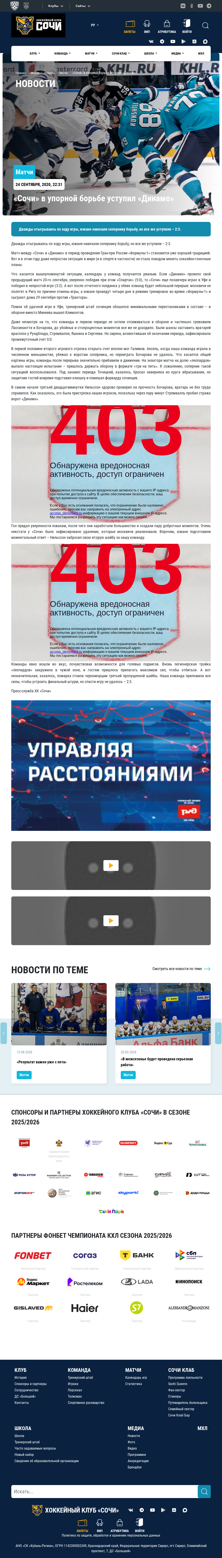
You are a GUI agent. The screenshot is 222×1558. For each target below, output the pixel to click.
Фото (131, 1442)
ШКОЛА (23, 1428)
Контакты (22, 1403)
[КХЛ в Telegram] (209, 6)
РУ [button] (93, 25)
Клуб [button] (34, 53)
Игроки (73, 1384)
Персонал (75, 1390)
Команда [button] (61, 53)
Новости (134, 1436)
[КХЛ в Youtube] (200, 6)
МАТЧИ (133, 1370)
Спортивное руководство (86, 1403)
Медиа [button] (176, 53)
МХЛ (201, 53)
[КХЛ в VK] (183, 6)
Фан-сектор (176, 1390)
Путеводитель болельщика (187, 1403)
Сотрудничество (26, 1390)
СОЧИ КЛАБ (181, 1370)
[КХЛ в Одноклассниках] (191, 6)
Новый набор (24, 1455)
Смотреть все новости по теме (177, 968)
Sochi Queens (177, 1384)
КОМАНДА (79, 1370)
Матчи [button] (90, 53)
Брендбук (135, 1467)
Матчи (24, 1075)
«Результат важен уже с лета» (42, 1062)
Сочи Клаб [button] (119, 53)
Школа (19, 1436)
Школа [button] (149, 53)
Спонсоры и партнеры (31, 1384)
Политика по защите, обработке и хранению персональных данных (111, 1535)
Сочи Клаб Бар (179, 1415)
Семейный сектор (181, 1409)
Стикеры (174, 1396)
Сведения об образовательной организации (47, 1461)
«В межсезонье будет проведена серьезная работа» (157, 1062)
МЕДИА (136, 1428)
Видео (132, 1448)
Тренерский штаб (80, 1378)
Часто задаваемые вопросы (35, 1448)
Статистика (133, 1384)
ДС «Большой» (25, 1396)
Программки (137, 1455)
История (21, 1378)
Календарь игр (136, 1378)
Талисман (75, 1396)
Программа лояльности (185, 1378)
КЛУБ (20, 1370)
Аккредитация (138, 1461)
